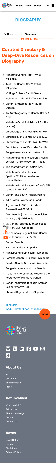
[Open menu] (53, 5)
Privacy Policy (13, 452)
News (28, 5)
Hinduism (11, 304)
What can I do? (14, 405)
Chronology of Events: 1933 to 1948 (27, 142)
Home (10, 34)
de (47, 5)
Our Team (11, 378)
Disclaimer (11, 448)
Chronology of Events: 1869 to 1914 (27, 131)
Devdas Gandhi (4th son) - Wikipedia (27, 263)
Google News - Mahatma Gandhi (25, 152)
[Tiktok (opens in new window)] (8, 355)
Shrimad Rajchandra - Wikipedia (25, 292)
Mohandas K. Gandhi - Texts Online (26, 98)
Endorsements (13, 382)
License (10, 444)
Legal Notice (12, 440)
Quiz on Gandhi (14, 242)
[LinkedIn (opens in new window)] (22, 348)
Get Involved (16, 398)
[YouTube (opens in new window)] (35, 348)
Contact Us (12, 421)
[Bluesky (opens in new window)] (8, 348)
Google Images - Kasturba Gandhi (26, 268)
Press (9, 386)
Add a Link (11, 409)
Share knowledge (15, 413)
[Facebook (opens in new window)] (28, 348)
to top (44, 314)
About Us (13, 367)
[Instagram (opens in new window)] (42, 348)
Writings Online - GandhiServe (23, 93)
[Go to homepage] (7, 5)
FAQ (8, 374)
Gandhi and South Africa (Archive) (26, 194)
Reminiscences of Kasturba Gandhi (26, 147)
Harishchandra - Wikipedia (21, 247)
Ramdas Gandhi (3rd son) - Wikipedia (27, 258)
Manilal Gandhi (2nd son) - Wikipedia (27, 252)
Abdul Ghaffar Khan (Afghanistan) (26, 309)
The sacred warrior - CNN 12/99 (25, 167)
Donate (9, 417)
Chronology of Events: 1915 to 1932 (27, 136)
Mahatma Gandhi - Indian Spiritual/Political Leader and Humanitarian (23, 176)
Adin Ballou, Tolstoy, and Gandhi (24, 200)
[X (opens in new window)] (15, 348)
